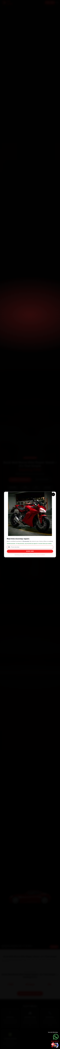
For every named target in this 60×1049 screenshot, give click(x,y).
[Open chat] (55, 1044)
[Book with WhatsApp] (56, 1036)
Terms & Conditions (41, 554)
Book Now (30, 551)
